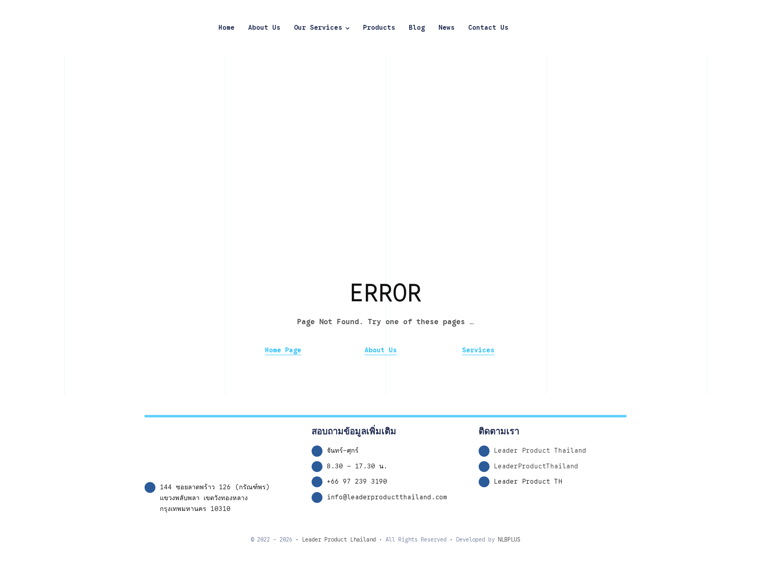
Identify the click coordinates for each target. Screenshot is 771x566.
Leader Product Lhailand (339, 539)
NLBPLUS (509, 539)
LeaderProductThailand (536, 466)
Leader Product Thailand (540, 451)
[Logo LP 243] (78, 12)
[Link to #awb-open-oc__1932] (735, 28)
